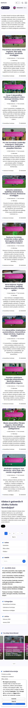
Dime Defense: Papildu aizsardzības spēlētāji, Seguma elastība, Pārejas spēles (14, 287)
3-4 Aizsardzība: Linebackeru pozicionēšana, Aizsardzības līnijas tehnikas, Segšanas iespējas (14, 333)
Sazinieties (5, 545)
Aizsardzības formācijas (9, 604)
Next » (14, 537)
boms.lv (4, 3)
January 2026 (6, 622)
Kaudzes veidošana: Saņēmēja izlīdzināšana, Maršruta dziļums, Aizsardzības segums (14, 380)
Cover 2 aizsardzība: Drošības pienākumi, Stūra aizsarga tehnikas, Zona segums (14, 98)
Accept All (14, 703)
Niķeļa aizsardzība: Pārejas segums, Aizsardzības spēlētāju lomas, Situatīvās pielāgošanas (14, 426)
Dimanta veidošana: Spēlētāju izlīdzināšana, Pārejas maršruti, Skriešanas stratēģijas (14, 193)
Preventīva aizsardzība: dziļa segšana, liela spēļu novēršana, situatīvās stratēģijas (14, 52)
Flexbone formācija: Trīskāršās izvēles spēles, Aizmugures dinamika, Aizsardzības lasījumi (14, 240)
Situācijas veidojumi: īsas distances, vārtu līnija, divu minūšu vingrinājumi (14, 470)
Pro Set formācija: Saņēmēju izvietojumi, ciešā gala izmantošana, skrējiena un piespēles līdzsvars (14, 145)
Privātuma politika (6, 674)
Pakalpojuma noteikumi (7, 676)
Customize (13, 698)
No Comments (21, 58)
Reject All (14, 701)
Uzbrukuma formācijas (9, 607)
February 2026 (6, 619)
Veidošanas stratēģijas (9, 610)
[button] (18, 2)
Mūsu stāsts (6, 548)
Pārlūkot (5, 551)
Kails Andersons (11, 58)
